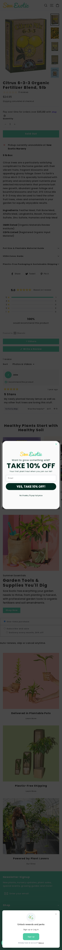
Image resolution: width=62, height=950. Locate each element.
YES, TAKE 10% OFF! (31, 486)
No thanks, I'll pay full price (31, 495)
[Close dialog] (56, 444)
